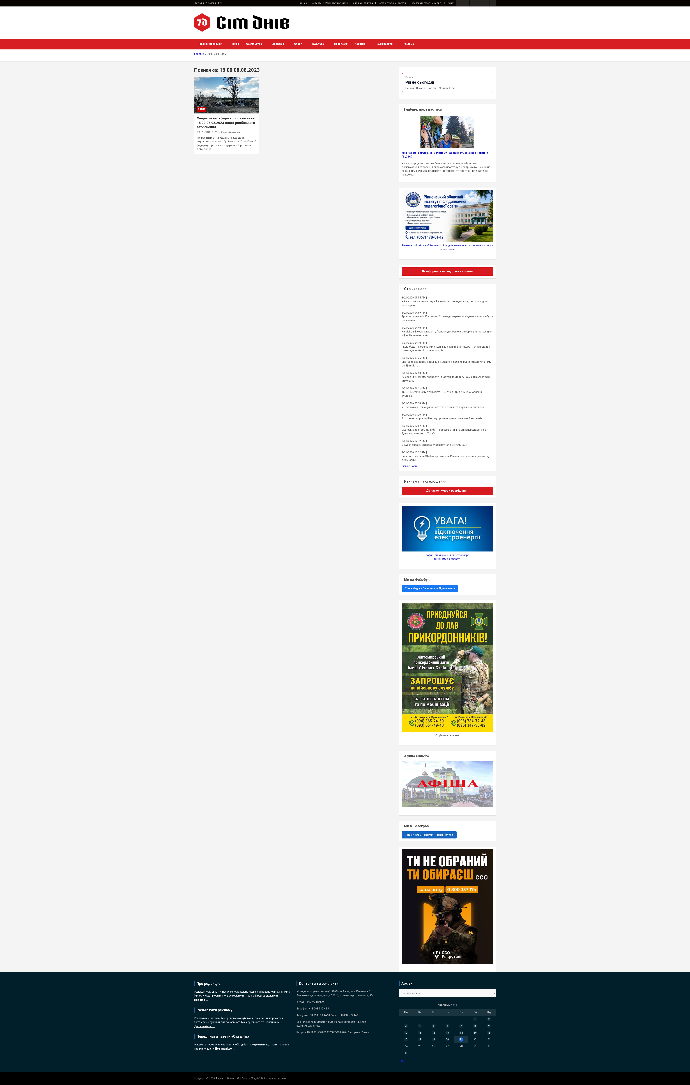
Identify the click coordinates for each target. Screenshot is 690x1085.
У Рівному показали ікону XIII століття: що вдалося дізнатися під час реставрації (445, 303)
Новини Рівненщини (210, 43)
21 (461, 1039)
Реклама (408, 43)
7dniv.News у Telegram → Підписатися (429, 834)
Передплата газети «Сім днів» (426, 3)
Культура (318, 43)
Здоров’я (278, 43)
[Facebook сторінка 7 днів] (459, 3)
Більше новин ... (411, 466)
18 (419, 1039)
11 (419, 1032)
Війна (235, 43)
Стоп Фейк (341, 43)
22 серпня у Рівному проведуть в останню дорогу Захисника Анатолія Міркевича (446, 378)
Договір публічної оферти (392, 3)
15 (475, 1032)
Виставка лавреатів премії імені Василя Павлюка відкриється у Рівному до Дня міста (446, 363)
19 (433, 1039)
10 (405, 1032)
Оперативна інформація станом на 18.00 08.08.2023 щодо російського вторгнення (226, 122)
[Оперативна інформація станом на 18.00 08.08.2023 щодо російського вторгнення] (226, 95)
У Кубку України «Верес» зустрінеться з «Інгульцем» (434, 444)
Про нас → (201, 1000)
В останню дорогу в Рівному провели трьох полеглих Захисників (442, 418)
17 (405, 1039)
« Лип (402, 1061)
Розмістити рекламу (336, 3)
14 (461, 1032)
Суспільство (254, 43)
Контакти (316, 3)
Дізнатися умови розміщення (447, 490)
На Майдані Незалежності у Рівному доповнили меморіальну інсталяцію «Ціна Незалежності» (447, 333)
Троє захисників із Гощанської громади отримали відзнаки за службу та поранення (447, 318)
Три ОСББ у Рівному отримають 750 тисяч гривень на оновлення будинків (442, 393)
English (450, 3)
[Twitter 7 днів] (479, 3)
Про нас (302, 3)
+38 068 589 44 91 (319, 1008)
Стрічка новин (416, 289)
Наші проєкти (384, 43)
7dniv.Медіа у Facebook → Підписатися (430, 588)
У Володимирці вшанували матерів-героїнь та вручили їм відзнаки (443, 407)
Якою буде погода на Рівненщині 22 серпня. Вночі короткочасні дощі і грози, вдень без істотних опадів (446, 348)
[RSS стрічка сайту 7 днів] (473, 3)
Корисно (360, 43)
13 (447, 1032)
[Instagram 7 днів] (466, 3)
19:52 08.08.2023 (207, 132)
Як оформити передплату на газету (447, 271)
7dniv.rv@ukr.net (314, 1002)
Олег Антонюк (231, 132)
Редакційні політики (362, 3)
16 (488, 1032)
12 (433, 1032)
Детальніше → (204, 1026)
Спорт (298, 43)
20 (447, 1039)
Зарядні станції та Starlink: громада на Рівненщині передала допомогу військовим (445, 458)
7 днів (219, 1078)
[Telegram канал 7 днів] (486, 3)
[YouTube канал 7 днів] (492, 3)
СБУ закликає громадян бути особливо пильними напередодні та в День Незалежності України (444, 431)
